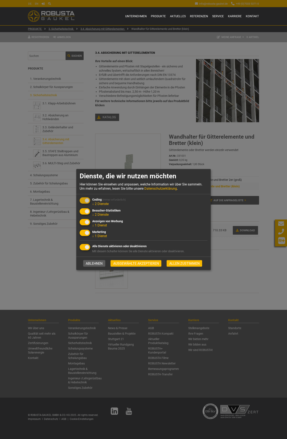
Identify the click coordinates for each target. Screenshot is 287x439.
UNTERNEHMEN (136, 16)
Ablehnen (94, 263)
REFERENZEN (199, 16)
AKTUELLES (178, 16)
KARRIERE (235, 16)
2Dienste (100, 204)
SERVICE (218, 16)
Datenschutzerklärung (160, 188)
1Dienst (99, 225)
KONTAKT (252, 16)
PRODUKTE (158, 16)
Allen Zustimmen (184, 263)
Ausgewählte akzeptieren (136, 263)
